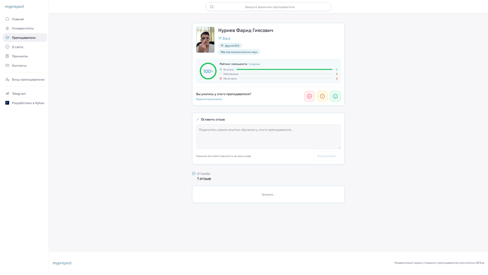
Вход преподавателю (28, 79)
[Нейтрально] (322, 96)
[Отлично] (335, 96)
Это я (226, 38)
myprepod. (14, 7)
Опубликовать (327, 156)
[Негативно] (309, 96)
